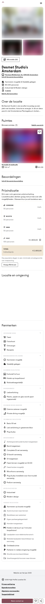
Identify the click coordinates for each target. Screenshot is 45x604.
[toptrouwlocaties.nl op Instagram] (30, 593)
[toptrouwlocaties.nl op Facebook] (35, 593)
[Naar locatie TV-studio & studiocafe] (22, 145)
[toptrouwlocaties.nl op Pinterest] (41, 593)
